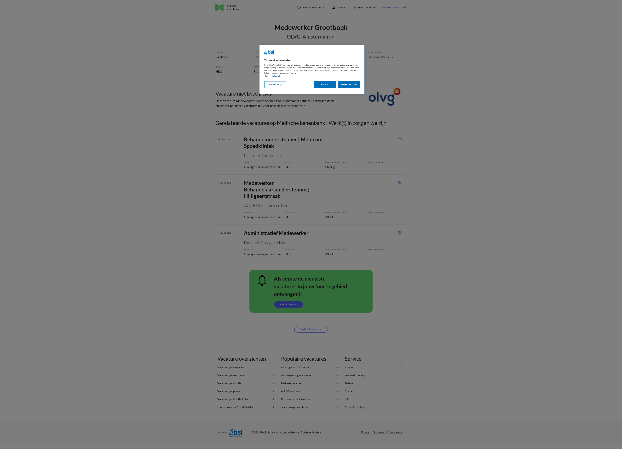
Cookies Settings (275, 85)
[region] (312, 69)
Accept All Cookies (349, 85)
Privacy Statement (272, 76)
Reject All (325, 85)
